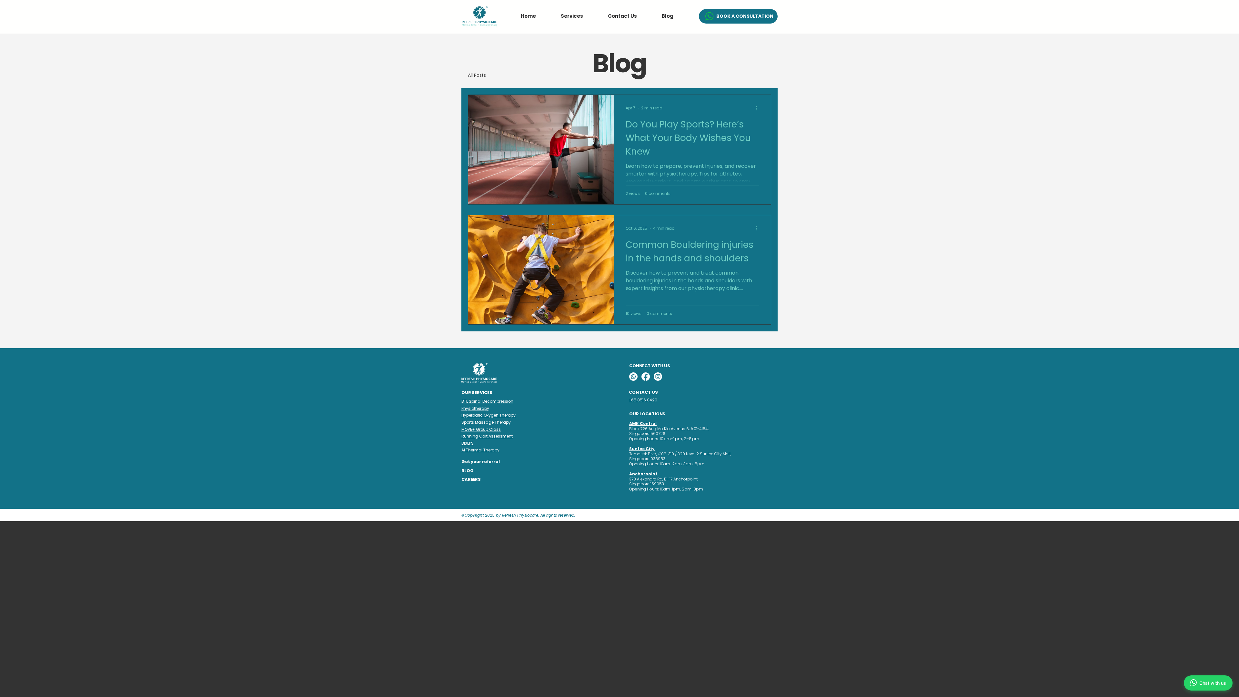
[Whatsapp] (633, 376)
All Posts (477, 75)
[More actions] (758, 108)
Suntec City (642, 448)
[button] (572, 16)
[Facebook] (645, 376)
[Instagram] (658, 376)
